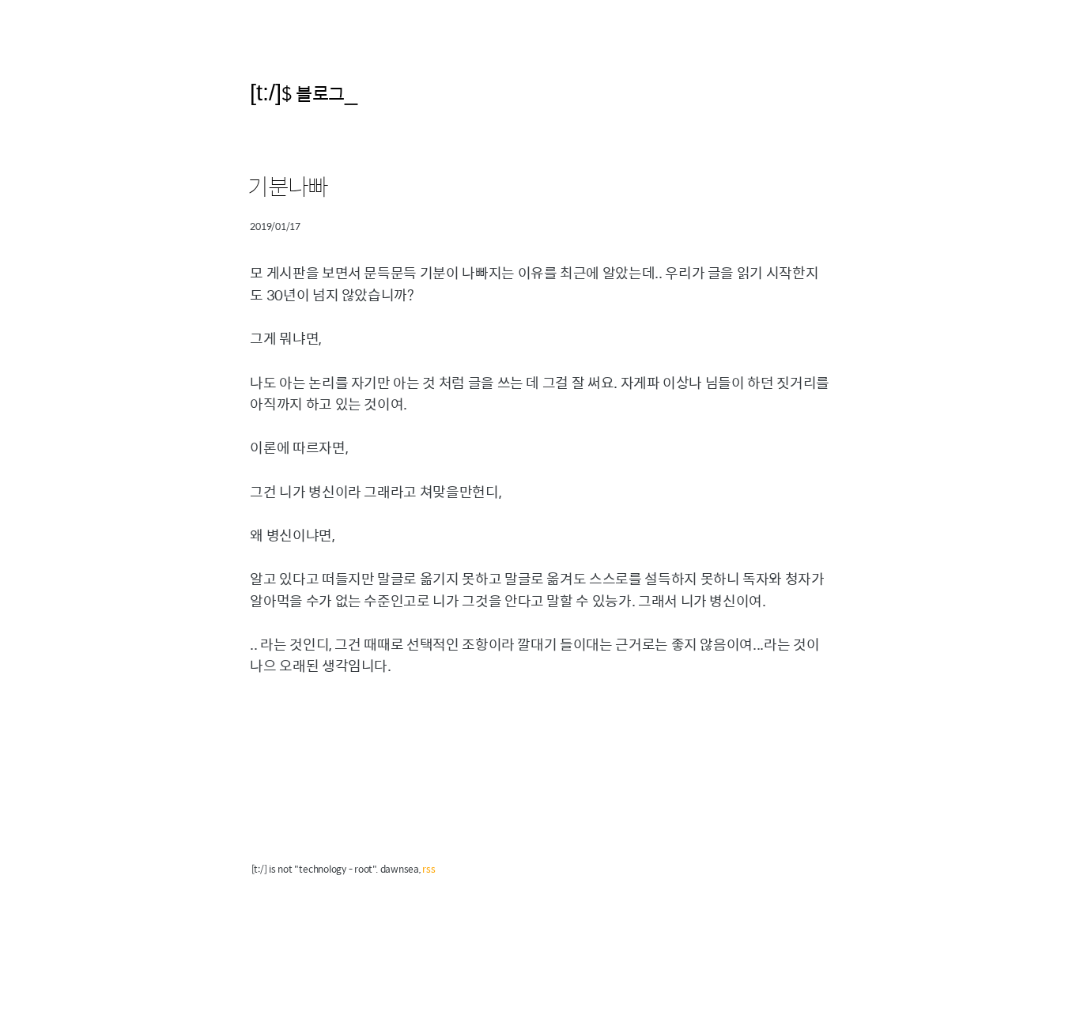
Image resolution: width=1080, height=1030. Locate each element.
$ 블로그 (313, 93)
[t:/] (265, 92)
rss (428, 869)
